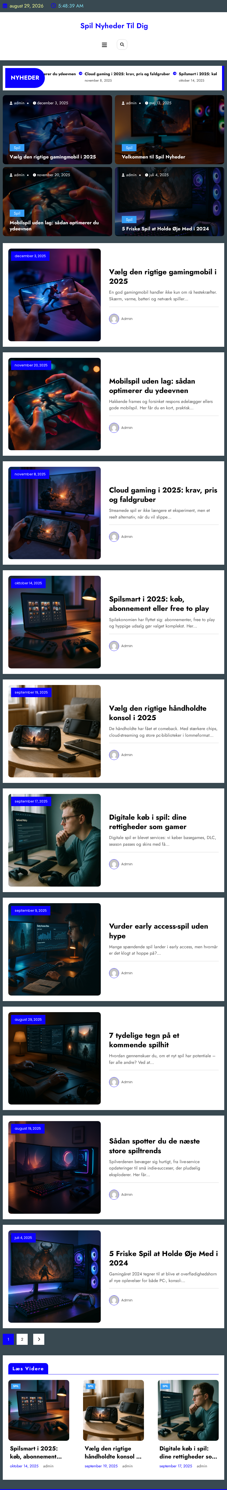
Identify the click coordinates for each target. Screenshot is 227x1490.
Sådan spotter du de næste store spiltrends (154, 1145)
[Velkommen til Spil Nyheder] (169, 129)
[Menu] (104, 45)
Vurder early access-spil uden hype (158, 930)
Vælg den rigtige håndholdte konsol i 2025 (158, 713)
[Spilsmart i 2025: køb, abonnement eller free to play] (54, 621)
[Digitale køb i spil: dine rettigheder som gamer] (54, 840)
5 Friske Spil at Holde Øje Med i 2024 (165, 229)
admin (18, 103)
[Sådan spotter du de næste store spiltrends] (54, 1167)
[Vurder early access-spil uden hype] (54, 949)
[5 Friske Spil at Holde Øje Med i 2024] (169, 201)
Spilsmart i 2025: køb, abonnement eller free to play (159, 603)
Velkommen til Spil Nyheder (153, 157)
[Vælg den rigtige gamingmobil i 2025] (57, 129)
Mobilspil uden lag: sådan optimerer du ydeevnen (54, 226)
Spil (17, 147)
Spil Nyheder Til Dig (114, 25)
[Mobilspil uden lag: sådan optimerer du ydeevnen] (57, 201)
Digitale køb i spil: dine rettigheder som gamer (148, 821)
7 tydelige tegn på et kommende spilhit (144, 1040)
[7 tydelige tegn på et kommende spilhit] (54, 1058)
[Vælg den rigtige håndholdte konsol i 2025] (54, 730)
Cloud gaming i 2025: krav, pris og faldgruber (102, 74)
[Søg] (122, 44)
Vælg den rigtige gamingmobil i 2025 (53, 157)
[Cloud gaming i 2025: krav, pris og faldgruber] (54, 512)
